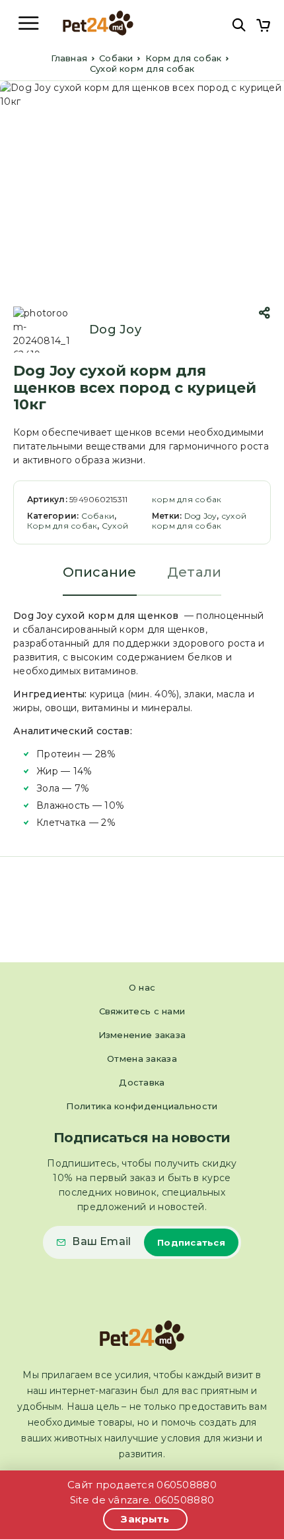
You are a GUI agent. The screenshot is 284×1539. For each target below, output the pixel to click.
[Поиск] (239, 25)
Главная (69, 58)
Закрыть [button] (145, 1519)
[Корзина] (263, 26)
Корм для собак (183, 58)
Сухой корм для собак (142, 68)
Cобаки (116, 58)
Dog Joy (115, 329)
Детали (194, 572)
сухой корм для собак (199, 521)
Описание (100, 572)
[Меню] (28, 23)
